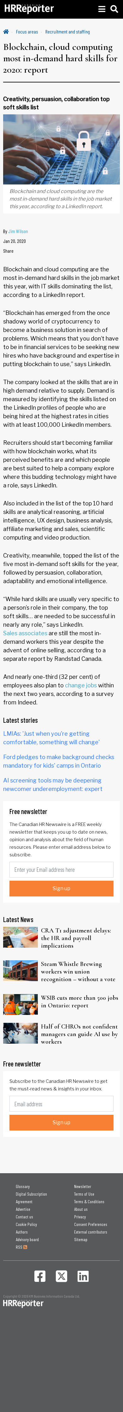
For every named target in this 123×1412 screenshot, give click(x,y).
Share (8, 251)
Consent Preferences (90, 1224)
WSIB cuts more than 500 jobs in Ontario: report (79, 1001)
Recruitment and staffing (67, 31)
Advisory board (27, 1239)
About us (81, 1209)
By (15, 231)
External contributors (90, 1231)
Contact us (24, 1216)
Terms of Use (84, 1194)
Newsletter (82, 1186)
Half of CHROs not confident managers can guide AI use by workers (79, 1034)
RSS (19, 1247)
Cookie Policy (26, 1224)
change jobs (80, 685)
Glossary (23, 1186)
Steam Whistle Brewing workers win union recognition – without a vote (78, 971)
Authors (22, 1231)
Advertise (23, 1209)
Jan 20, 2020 (14, 241)
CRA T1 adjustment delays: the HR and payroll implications (76, 938)
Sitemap (80, 1239)
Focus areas (27, 31)
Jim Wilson (18, 231)
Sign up (61, 888)
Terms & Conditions (89, 1201)
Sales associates (25, 633)
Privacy (80, 1216)
